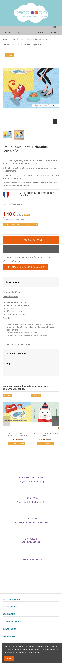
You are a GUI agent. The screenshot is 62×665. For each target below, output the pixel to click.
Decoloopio (16, 204)
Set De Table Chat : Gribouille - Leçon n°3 (17, 434)
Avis (8, 363)
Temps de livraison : (12, 257)
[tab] (31, 282)
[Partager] (5, 209)
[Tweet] (14, 209)
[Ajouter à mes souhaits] (31, 249)
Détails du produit (16, 353)
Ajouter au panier (33, 240)
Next (55, 421)
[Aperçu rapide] (18, 429)
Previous (6, 421)
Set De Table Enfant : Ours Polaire (45, 434)
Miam (9, 658)
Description (12, 282)
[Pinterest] (23, 209)
